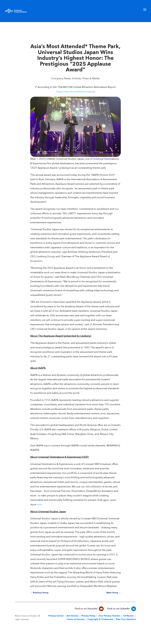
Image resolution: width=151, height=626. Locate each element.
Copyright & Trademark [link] (100, 619)
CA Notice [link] (128, 616)
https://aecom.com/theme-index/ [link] (75, 92)
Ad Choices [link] (72, 616)
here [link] (39, 504)
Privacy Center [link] (56, 616)
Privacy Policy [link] (88, 616)
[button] (144, 14)
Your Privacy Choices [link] (109, 616)
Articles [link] (76, 78)
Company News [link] (61, 78)
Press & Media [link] (91, 78)
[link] (15, 11)
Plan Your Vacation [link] (126, 619)
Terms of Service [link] (75, 619)
